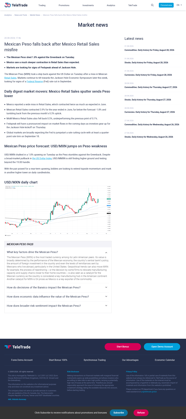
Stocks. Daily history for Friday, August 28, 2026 (146, 62)
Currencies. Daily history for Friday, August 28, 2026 (148, 75)
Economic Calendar (165, 360)
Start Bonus (123, 346)
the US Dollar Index (42, 158)
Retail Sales (10, 77)
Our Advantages (130, 360)
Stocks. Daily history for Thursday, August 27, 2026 (148, 100)
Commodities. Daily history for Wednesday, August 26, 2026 (152, 124)
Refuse (141, 412)
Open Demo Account (162, 346)
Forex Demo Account (22, 360)
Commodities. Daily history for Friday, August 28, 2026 (149, 50)
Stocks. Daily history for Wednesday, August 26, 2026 (149, 137)
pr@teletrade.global (149, 392)
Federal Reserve (35, 81)
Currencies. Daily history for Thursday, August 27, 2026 (150, 112)
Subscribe (118, 412)
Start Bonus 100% (58, 360)
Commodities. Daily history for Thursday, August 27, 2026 (151, 87)
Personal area (166, 5)
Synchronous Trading (95, 360)
